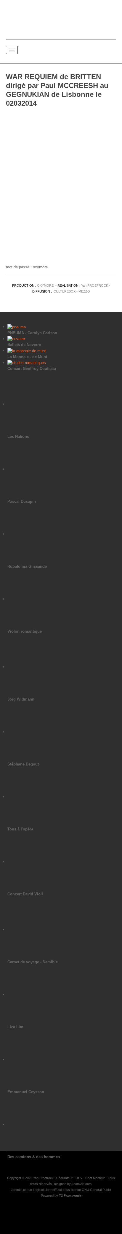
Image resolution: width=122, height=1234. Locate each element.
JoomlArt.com (82, 1184)
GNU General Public (96, 1189)
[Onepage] (61, 17)
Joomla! (16, 1189)
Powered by (61, 1195)
